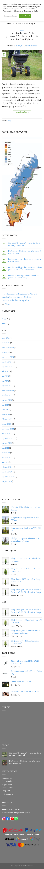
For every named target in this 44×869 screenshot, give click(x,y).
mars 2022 (6, 452)
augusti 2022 (7, 443)
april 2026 (6, 338)
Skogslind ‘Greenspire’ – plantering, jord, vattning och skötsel (24, 244)
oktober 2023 (7, 395)
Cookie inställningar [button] (10, 16)
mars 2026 (6, 342)
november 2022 (8, 429)
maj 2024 (5, 381)
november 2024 (8, 357)
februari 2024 (7, 385)
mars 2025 (6, 352)
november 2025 (8, 347)
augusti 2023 (7, 400)
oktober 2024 (7, 362)
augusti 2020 (7, 481)
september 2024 (8, 366)
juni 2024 (5, 376)
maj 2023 (5, 405)
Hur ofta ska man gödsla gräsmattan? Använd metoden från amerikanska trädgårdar (22, 36)
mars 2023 (6, 414)
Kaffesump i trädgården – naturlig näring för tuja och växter (25, 252)
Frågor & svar (7, 784)
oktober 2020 (7, 471)
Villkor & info (7, 787)
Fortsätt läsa (22, 112)
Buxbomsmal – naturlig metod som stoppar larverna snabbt (25, 260)
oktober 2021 (7, 457)
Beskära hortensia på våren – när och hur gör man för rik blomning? (23, 276)
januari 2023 (6, 424)
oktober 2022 (7, 433)
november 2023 (8, 390)
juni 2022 (5, 448)
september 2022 (8, 438)
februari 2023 (7, 419)
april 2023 (6, 409)
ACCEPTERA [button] (25, 16)
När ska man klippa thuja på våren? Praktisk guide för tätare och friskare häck (25, 268)
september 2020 (8, 476)
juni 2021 (5, 462)
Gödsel (7, 304)
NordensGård (31, 46)
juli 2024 (5, 371)
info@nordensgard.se (22, 812)
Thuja (4, 323)
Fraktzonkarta (7, 794)
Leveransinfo (7, 781)
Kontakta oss (7, 778)
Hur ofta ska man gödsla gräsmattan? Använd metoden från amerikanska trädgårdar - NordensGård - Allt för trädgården (19, 297)
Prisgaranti (6, 790)
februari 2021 (7, 467)
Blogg (22, 30)
